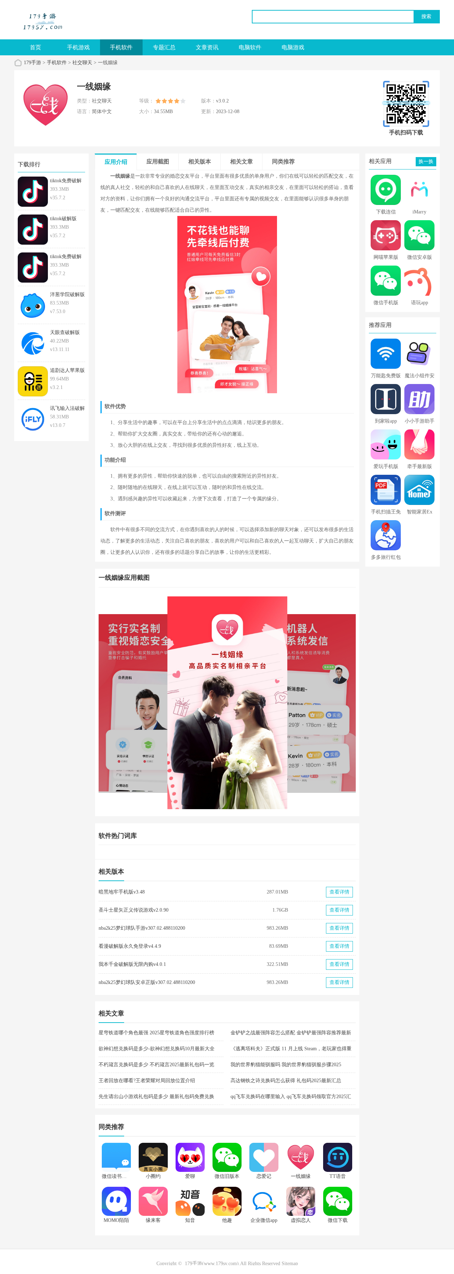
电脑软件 (250, 47)
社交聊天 (82, 62)
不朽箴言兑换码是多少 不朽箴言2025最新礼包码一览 (156, 1064)
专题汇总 (164, 47)
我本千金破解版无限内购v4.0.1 (132, 964)
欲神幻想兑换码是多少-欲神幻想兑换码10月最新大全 (157, 1048)
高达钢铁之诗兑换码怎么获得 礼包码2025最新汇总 (286, 1080)
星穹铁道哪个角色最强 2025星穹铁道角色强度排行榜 (156, 1032)
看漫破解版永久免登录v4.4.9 (130, 946)
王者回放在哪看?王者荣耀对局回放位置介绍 (147, 1080)
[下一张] (291, 702)
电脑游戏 (293, 47)
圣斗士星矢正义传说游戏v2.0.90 (133, 910)
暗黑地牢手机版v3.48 (122, 892)
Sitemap (290, 1263)
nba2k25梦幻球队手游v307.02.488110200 (142, 928)
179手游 (32, 62)
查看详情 (339, 892)
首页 (35, 47)
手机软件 (121, 47)
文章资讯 (207, 47)
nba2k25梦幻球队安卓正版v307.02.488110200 (147, 982)
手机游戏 (78, 47)
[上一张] (163, 702)
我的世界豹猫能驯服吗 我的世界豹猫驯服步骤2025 (286, 1064)
